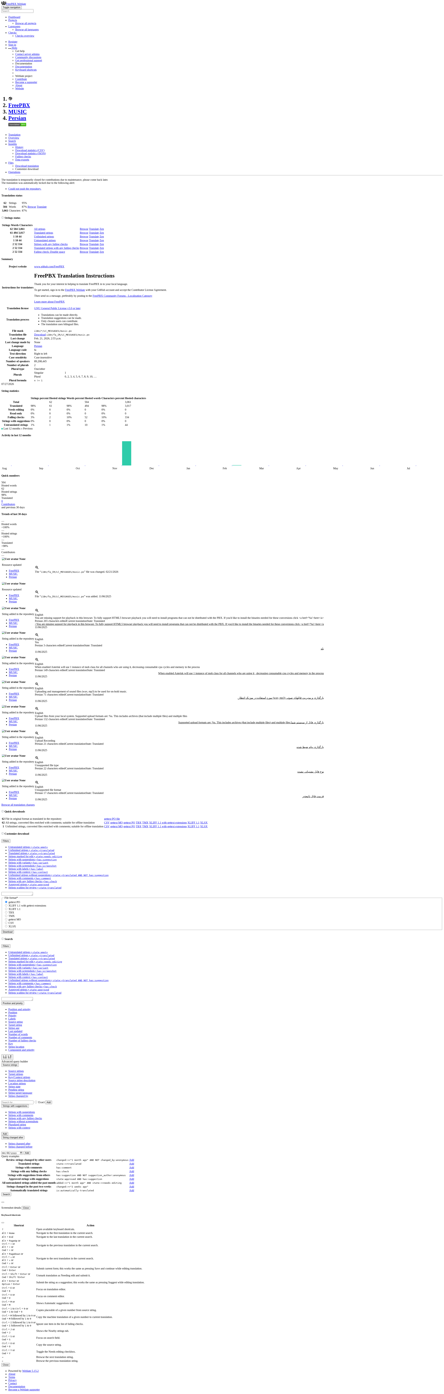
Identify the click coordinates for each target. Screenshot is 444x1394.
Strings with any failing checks (51, 244)
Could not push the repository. (24, 188)
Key (10, 1043)
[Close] (2, 1202)
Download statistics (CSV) (30, 150)
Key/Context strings (19, 1077)
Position (12, 1012)
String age (13, 1028)
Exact (41, 1102)
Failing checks (23, 156)
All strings (39, 228)
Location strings (17, 1083)
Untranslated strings (45, 240)
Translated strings (43, 232)
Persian (17, 118)
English (39, 614)
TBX (139, 822)
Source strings (16, 1071)
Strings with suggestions (21, 1112)
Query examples (10, 1156)
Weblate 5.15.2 (30, 1370)
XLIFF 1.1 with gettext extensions (168, 822)
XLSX (204, 822)
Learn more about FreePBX (49, 301)
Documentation (23, 66)
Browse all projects (25, 23)
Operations (14, 172)
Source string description (21, 1080)
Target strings (15, 1074)
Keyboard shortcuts (26, 69)
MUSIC (17, 111)
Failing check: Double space (49, 251)
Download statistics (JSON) (30, 153)
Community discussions (28, 57)
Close (26, 1208)
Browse (32, 206)
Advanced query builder (14, 1061)
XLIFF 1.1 (193, 822)
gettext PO (129, 822)
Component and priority (21, 1049)
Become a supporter (26, 82)
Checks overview (24, 35)
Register (12, 41)
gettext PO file (112, 818)
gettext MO (116, 822)
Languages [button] (14, 26)
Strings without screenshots (23, 1121)
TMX (145, 822)
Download (40, 334)
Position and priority (19, 1009)
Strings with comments (20, 1115)
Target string (15, 1024)
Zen (102, 228)
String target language (20, 1092)
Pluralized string (17, 1124)
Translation (14, 134)
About (18, 85)
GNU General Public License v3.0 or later (57, 308)
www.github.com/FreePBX (49, 266)
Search (12, 140)
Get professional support (28, 60)
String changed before (20, 1146)
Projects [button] (12, 20)
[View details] (37, 568)
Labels (12, 1018)
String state (14, 1086)
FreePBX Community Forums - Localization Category (122, 295)
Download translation (27, 165)
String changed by (18, 1095)
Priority (12, 1015)
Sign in (12, 44)
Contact (12, 1383)
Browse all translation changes (18, 804)
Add (49, 1102)
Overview (13, 137)
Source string (15, 1021)
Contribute (21, 79)
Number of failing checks (22, 1040)
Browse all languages (27, 29)
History (19, 147)
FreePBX (19, 105)
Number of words (18, 1034)
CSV (107, 822)
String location (16, 1046)
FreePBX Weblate (16, 3)
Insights (12, 144)
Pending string (16, 1089)
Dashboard (14, 17)
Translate (42, 206)
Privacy (12, 1380)
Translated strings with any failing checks (56, 248)
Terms (11, 1377)
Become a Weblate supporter (24, 1389)
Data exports (22, 159)
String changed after (19, 1143)
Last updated (15, 1031)
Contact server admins (27, 54)
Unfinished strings (44, 236)
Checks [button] (12, 32)
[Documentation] (2, 217)
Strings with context (19, 1127)
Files (11, 162)
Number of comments (20, 1037)
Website (19, 88)
